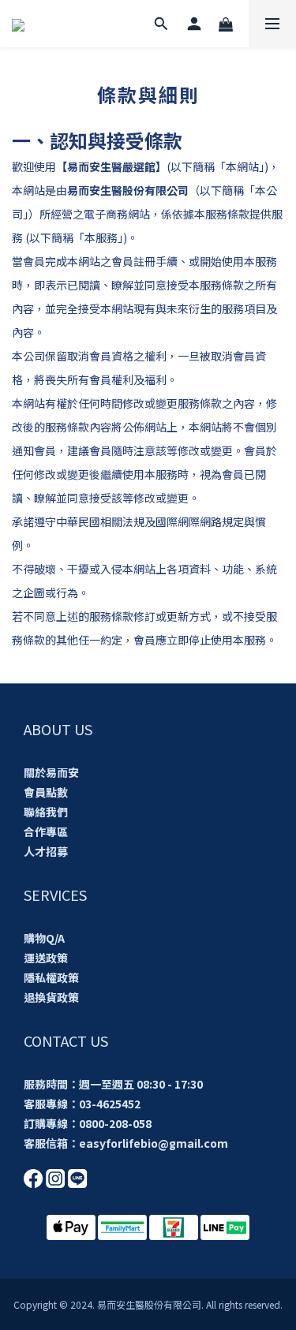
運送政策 (46, 958)
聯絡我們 (46, 812)
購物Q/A (44, 938)
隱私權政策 (51, 977)
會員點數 (46, 792)
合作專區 (46, 831)
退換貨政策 (51, 997)
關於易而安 (51, 772)
